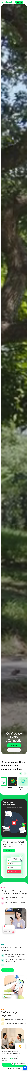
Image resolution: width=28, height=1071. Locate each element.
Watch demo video (14, 750)
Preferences (11, 1068)
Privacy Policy (9, 1058)
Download (19, 2)
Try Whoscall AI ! (8, 970)
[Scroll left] (20, 773)
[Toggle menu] (25, 2)
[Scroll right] (25, 773)
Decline (18, 1068)
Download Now (9, 850)
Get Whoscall (14, 745)
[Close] (25, 1051)
